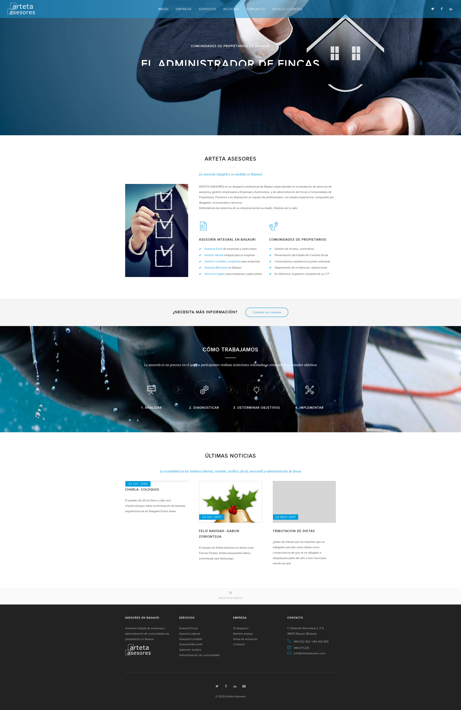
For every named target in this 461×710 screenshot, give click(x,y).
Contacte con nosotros (267, 312)
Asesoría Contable (190, 639)
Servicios (207, 9)
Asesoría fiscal (213, 248)
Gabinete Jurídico (190, 649)
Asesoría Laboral (189, 633)
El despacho (241, 628)
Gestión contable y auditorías (222, 261)
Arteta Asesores (236, 696)
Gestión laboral (213, 255)
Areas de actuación (245, 639)
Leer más (230, 94)
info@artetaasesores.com (309, 653)
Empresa (183, 9)
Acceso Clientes (287, 9)
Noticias (231, 9)
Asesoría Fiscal (188, 628)
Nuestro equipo (243, 633)
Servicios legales (214, 273)
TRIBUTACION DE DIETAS (294, 531)
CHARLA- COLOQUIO (142, 489)
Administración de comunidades (199, 655)
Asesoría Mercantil (216, 267)
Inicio (163, 9)
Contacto (256, 9)
